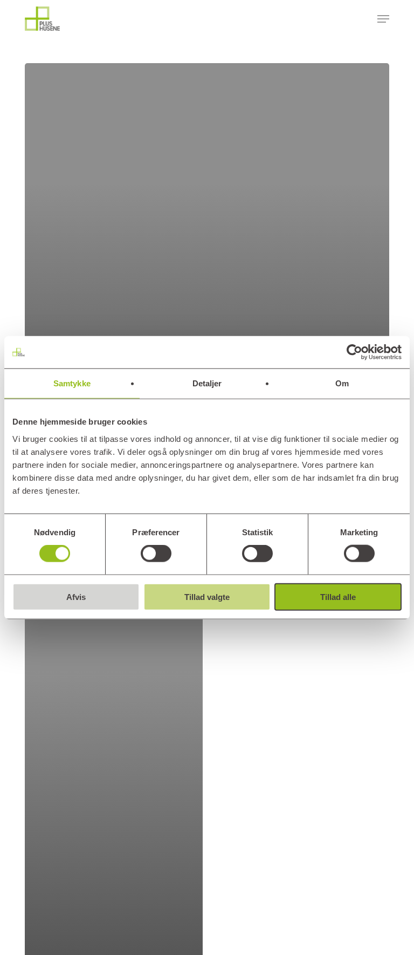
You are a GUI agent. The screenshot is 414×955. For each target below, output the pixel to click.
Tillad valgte (207, 596)
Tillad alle (338, 596)
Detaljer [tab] (207, 383)
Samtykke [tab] (72, 383)
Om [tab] (342, 383)
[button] (383, 18)
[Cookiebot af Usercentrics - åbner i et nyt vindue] (354, 352)
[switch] (156, 553)
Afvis (76, 596)
